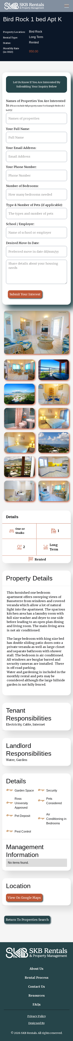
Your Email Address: (21, 148)
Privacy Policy (36, 1016)
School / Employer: (20, 224)
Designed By (36, 1023)
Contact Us (36, 986)
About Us (36, 969)
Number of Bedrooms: (22, 186)
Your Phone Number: (21, 167)
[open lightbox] (19, 369)
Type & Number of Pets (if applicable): (34, 205)
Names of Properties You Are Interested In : (35, 105)
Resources (36, 995)
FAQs (37, 1004)
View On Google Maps (24, 897)
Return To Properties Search (27, 919)
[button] (66, 5)
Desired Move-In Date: (22, 243)
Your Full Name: (18, 129)
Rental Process (36, 977)
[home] (24, 6)
